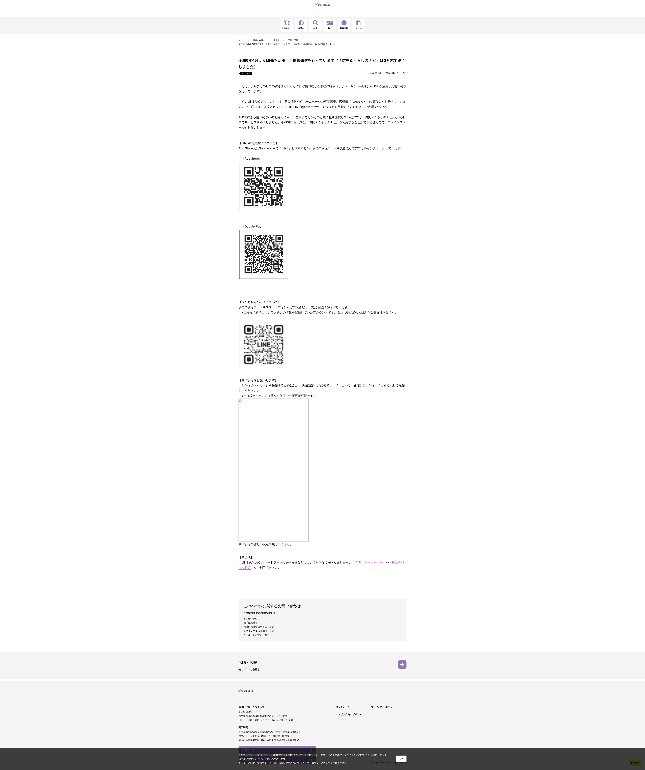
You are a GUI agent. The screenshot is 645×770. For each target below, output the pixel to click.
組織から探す (259, 40)
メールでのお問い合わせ (256, 634)
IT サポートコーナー (369, 562)
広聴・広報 (293, 40)
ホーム (242, 40)
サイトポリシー (344, 706)
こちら (285, 544)
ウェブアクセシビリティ (349, 714)
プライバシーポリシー (383, 706)
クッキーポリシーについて (316, 763)
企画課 (276, 40)
